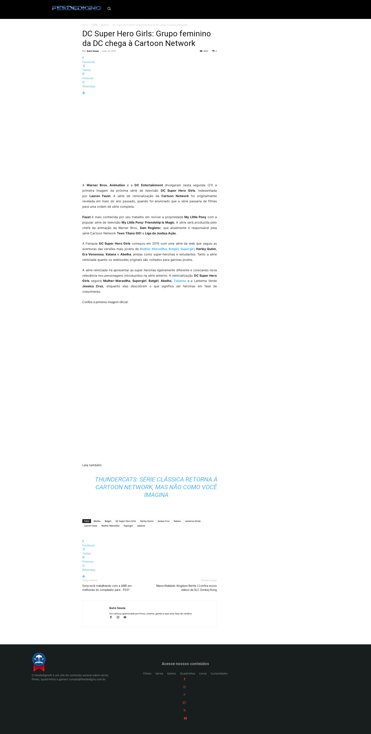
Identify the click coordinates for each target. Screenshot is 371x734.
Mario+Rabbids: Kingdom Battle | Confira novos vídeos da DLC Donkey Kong (186, 588)
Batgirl (108, 521)
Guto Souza (93, 50)
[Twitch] (184, 702)
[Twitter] (184, 710)
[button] (117, 8)
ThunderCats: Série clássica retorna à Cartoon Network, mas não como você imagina (156, 487)
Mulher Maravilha (110, 525)
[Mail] (126, 617)
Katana (177, 521)
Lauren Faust (90, 525)
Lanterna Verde (193, 521)
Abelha (97, 521)
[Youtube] (185, 718)
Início (85, 24)
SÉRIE (95, 24)
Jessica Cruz (163, 521)
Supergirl (128, 525)
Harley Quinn (147, 521)
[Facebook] (112, 617)
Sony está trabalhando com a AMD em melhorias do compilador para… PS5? (107, 588)
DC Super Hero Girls (126, 521)
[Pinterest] (184, 695)
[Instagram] (119, 617)
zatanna (141, 525)
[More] (149, 93)
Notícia (105, 24)
